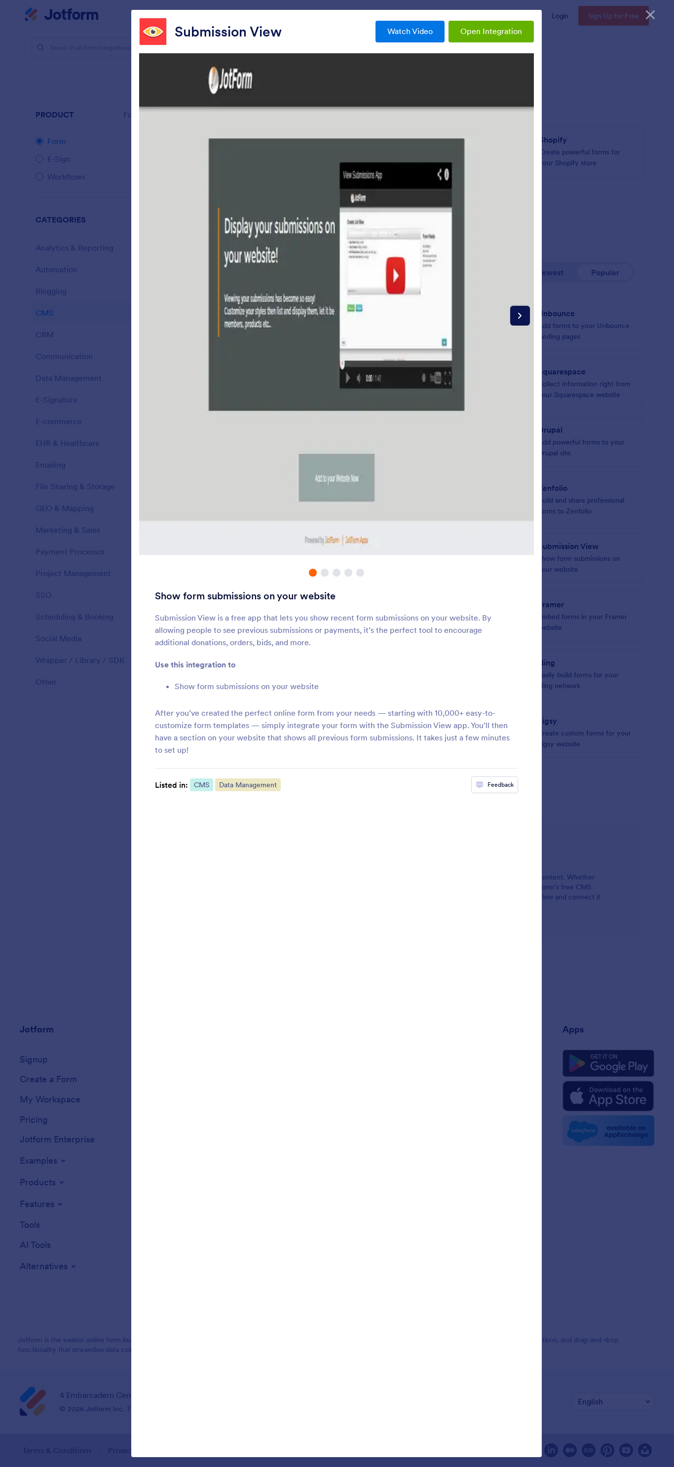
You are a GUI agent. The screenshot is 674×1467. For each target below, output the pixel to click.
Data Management (248, 784)
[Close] (650, 15)
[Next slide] (520, 316)
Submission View (228, 31)
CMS (201, 784)
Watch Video (410, 31)
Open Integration (491, 31)
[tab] (313, 573)
